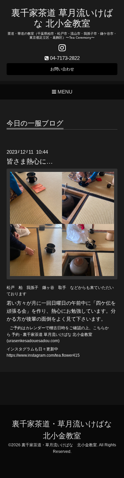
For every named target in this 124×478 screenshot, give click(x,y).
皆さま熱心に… (30, 161)
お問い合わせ (62, 69)
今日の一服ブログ (35, 123)
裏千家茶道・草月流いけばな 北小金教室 (59, 445)
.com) (55, 341)
